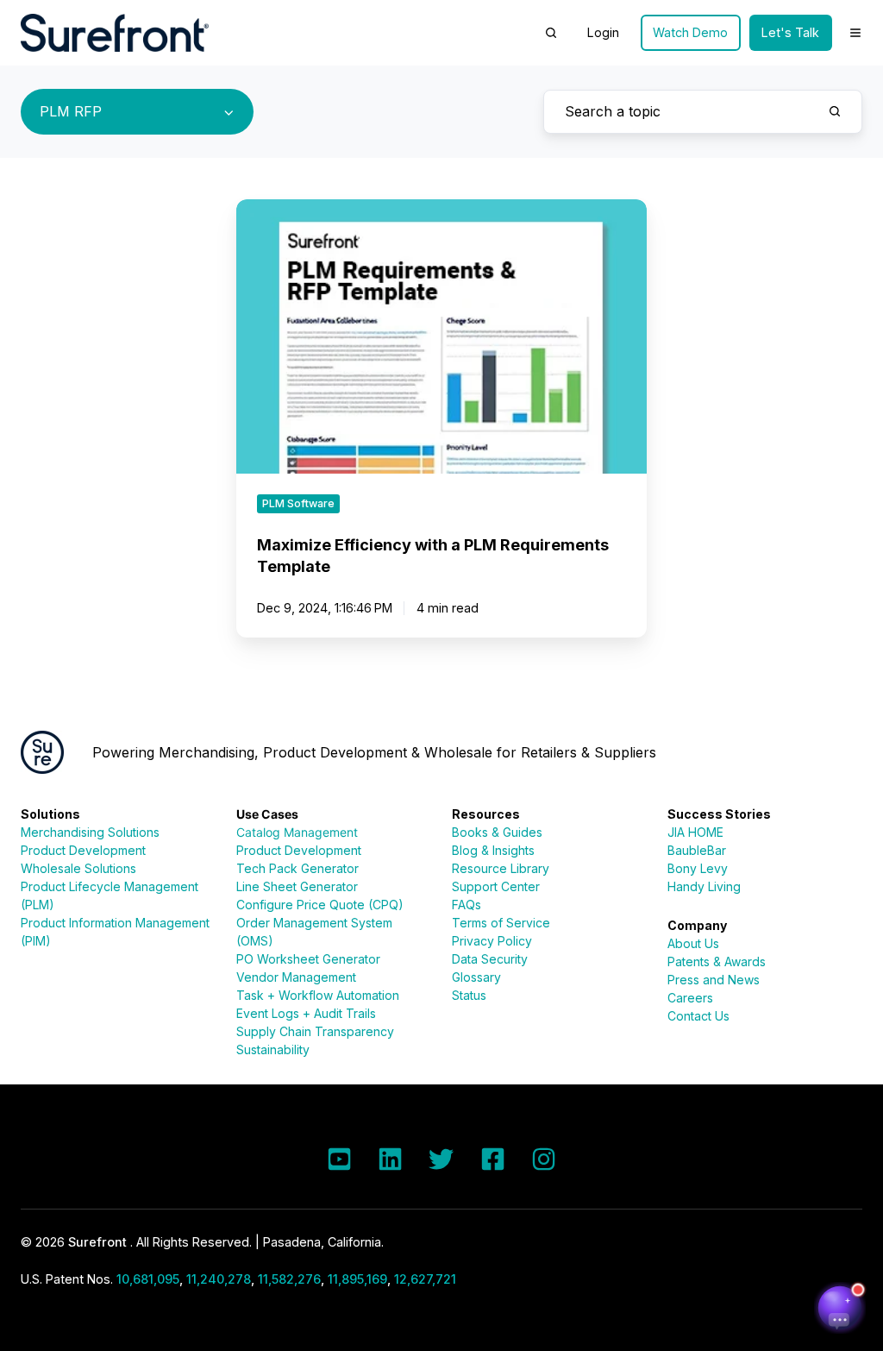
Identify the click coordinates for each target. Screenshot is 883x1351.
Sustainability (273, 1049)
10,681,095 (147, 1279)
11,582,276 (289, 1279)
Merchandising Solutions (90, 832)
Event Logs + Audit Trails (306, 1013)
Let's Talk (790, 32)
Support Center (496, 886)
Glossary (476, 977)
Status (469, 995)
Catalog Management (297, 832)
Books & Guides (497, 832)
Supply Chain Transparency (315, 1031)
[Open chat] (840, 1308)
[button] (551, 33)
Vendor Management (296, 977)
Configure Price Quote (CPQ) (320, 904)
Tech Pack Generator (297, 868)
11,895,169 (357, 1279)
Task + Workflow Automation (317, 995)
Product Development (83, 850)
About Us (693, 943)
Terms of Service (501, 922)
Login (603, 32)
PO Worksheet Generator (308, 959)
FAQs (466, 904)
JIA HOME (695, 832)
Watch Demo (690, 32)
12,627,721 (425, 1279)
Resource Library (500, 868)
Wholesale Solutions (78, 868)
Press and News (713, 979)
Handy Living (704, 886)
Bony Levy (697, 868)
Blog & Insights (493, 850)
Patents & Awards (716, 961)
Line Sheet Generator (297, 886)
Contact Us (698, 1016)
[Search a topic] (835, 111)
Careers (690, 997)
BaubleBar (696, 850)
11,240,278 (218, 1279)
